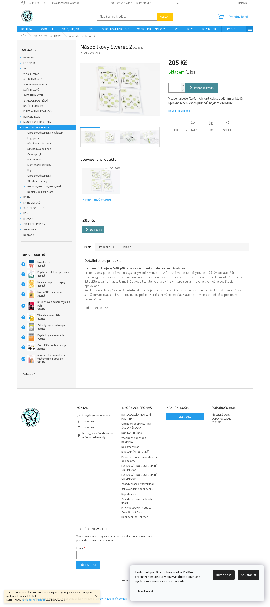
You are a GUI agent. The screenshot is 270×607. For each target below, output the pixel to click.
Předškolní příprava (39, 144)
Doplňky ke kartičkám (40, 192)
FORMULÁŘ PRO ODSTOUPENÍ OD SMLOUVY (138, 468)
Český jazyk (34, 154)
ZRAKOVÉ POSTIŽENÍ (35, 101)
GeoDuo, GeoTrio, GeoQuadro (45, 187)
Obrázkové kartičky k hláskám (45, 133)
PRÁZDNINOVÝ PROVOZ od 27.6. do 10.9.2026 (136, 510)
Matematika (34, 160)
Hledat (165, 16)
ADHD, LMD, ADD (32, 79)
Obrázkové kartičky (39, 176)
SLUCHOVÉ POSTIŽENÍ (36, 85)
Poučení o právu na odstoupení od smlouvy (139, 459)
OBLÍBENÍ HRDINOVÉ (34, 224)
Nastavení (145, 591)
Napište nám (128, 494)
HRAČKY (28, 219)
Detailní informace (179, 111)
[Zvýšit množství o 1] (183, 85)
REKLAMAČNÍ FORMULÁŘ (135, 452)
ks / (185, 416)
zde (182, 581)
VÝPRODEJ (29, 230)
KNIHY (26, 197)
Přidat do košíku (204, 87)
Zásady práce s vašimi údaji (137, 484)
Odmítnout (224, 575)
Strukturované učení (39, 149)
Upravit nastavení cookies (111, 599)
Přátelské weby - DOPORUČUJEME (222, 417)
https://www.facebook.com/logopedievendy (97, 435)
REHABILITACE (31, 117)
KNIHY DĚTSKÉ (31, 203)
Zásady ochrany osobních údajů (136, 501)
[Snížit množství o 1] (183, 90)
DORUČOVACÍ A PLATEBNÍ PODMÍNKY (131, 3)
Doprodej (29, 235)
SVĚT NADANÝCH (33, 95)
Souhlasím (248, 575)
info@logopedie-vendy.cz (97, 416)
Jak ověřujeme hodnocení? (137, 489)
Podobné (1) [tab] (106, 247)
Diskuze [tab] (126, 247)
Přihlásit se (88, 565)
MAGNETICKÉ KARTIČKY (37, 122)
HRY (25, 213)
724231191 (88, 422)
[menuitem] (26, 29)
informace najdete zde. (34, 600)
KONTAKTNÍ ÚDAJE (132, 433)
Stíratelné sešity (37, 181)
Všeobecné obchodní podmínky (134, 440)
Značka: (92, 53)
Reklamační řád (130, 447)
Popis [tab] (87, 247)
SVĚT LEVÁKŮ (31, 90)
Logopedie (33, 138)
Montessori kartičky (39, 165)
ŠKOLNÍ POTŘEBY (33, 208)
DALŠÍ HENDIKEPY (33, 106)
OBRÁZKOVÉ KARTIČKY (37, 128)
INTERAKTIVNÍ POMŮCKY (37, 111)
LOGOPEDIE (30, 63)
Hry (29, 170)
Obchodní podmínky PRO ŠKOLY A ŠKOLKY (136, 426)
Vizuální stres (31, 74)
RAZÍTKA (28, 58)
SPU (25, 69)
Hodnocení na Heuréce (134, 517)
